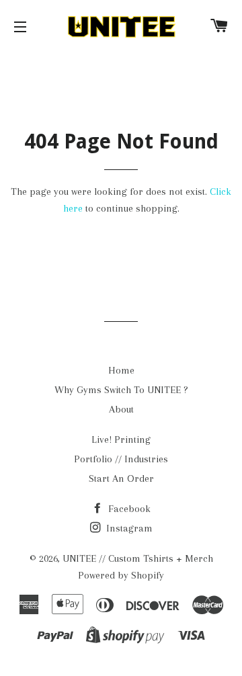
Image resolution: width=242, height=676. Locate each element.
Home (121, 370)
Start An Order (121, 478)
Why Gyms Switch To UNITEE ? (121, 390)
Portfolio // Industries (121, 459)
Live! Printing (121, 439)
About (121, 409)
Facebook (128, 509)
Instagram (128, 528)
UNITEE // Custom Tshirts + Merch (138, 558)
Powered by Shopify (121, 575)
